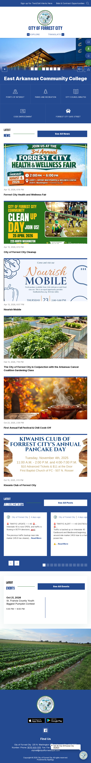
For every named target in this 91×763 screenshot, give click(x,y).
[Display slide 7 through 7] (66, 565)
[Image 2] (36, 68)
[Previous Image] (80, 69)
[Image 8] (58, 68)
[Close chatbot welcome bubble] (51, 745)
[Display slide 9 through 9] (74, 565)
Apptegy (50, 760)
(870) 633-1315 (34, 747)
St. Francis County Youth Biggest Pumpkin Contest (21, 602)
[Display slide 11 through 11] (82, 565)
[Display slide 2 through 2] (47, 565)
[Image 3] (39, 68)
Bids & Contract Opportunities (70, 3)
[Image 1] (32, 68)
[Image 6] (51, 68)
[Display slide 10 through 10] (78, 565)
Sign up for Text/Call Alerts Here (36, 3)
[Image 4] (43, 68)
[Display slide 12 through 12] (85, 565)
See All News (62, 134)
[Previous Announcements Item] (11, 563)
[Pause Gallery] (4, 69)
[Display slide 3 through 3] (51, 565)
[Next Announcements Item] (16, 563)
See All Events (61, 586)
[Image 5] (47, 68)
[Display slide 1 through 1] (44, 565)
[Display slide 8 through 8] (70, 565)
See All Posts (65, 503)
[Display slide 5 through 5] (59, 565)
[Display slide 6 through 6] (63, 565)
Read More (36, 538)
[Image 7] (55, 68)
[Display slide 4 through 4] (55, 565)
